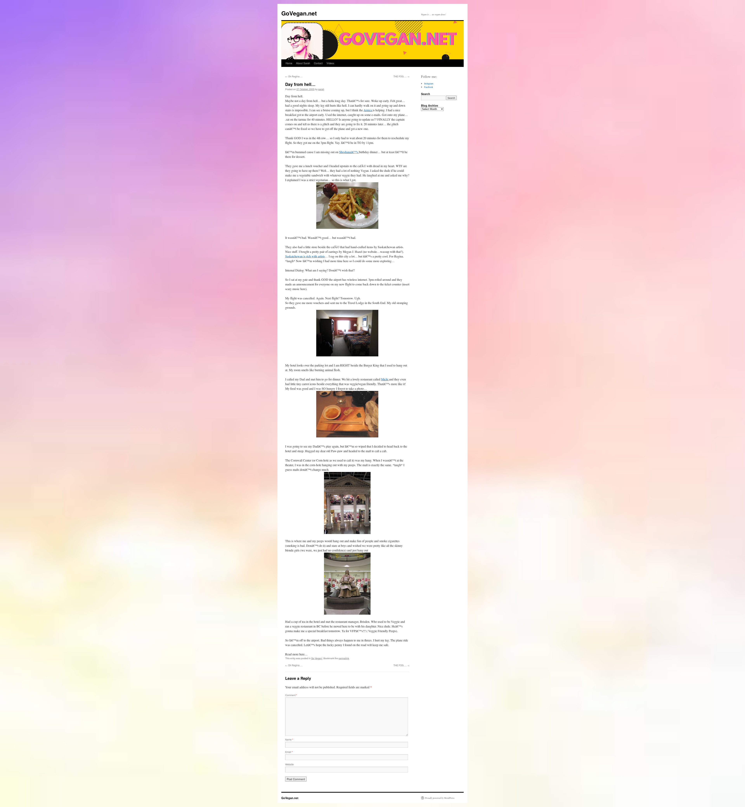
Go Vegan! (316, 658)
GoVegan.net (299, 13)
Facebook (428, 86)
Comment (291, 695)
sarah (321, 89)
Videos (330, 63)
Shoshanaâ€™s (349, 152)
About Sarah (303, 63)
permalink (344, 658)
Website (289, 764)
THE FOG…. (401, 76)
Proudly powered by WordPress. (440, 797)
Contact (318, 63)
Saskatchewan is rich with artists (305, 256)
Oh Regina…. (293, 76)
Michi (385, 379)
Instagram (428, 83)
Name (289, 739)
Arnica (368, 110)
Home (289, 63)
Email (289, 751)
